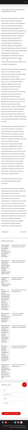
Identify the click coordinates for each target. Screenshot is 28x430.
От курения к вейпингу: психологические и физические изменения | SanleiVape (18, 314)
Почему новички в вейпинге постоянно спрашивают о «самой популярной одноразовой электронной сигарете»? (19, 346)
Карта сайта (5, 427)
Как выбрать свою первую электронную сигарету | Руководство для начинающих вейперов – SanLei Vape (19, 246)
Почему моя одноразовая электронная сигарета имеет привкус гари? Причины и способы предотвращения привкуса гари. (19, 261)
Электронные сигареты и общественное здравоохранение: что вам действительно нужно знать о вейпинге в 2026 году (19, 365)
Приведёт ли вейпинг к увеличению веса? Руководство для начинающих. (18, 278)
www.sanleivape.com (19, 425)
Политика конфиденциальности (18, 427)
